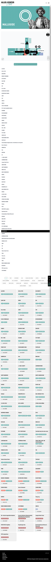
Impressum (4, 554)
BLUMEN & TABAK (18, 283)
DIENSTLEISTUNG (11, 283)
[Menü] (49, 3)
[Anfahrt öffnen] (49, 280)
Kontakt (3, 553)
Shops (11, 278)
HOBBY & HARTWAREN (23, 285)
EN (46, 3)
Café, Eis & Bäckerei (15, 280)
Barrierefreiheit (4, 557)
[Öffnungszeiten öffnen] (49, 278)
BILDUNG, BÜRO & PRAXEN (29, 278)
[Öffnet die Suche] (49, 284)
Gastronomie (16, 278)
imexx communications (45, 558)
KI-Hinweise (4, 558)
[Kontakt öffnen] (49, 282)
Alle (6, 278)
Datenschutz (4, 556)
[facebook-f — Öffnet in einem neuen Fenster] (46, 553)
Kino (22, 278)
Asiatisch (37, 278)
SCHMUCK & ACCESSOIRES (34, 283)
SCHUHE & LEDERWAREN (6, 280)
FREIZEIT (30, 285)
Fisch (47, 280)
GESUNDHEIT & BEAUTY (41, 280)
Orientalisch (26, 283)
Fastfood (33, 280)
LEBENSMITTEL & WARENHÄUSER (25, 280)
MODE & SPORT (43, 278)
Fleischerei (4, 283)
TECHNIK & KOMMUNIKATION (44, 283)
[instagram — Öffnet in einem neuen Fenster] (48, 553)
